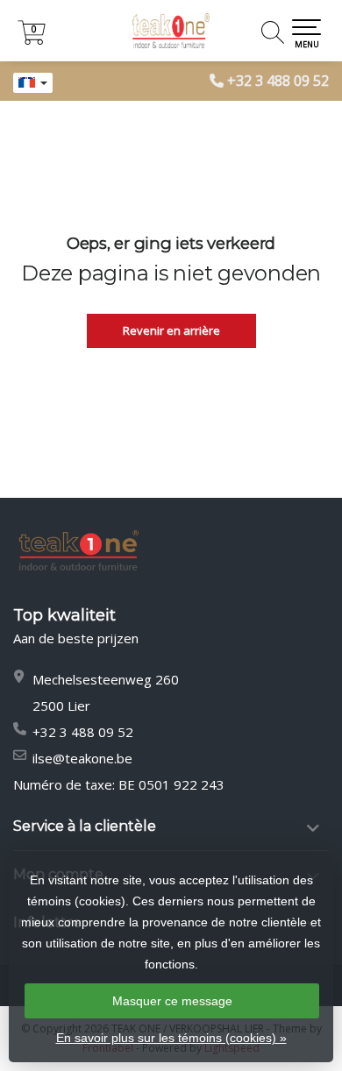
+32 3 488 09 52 (278, 80)
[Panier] (32, 40)
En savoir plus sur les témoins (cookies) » (171, 1038)
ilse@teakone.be (82, 758)
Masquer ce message (172, 1001)
